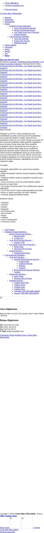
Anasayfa (13, 62)
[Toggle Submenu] (27, 232)
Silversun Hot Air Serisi (9, 60)
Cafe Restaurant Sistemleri (19, 37)
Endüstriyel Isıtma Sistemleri (20, 26)
